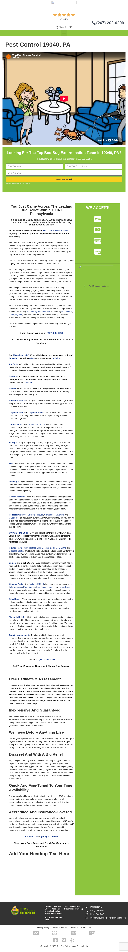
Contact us (31, 836)
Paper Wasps (29, 587)
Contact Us (86, 928)
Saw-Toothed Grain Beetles (36, 548)
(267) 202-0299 (55, 333)
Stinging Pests (16, 584)
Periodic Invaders (17, 515)
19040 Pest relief (20, 355)
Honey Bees (64, 587)
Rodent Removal (17, 497)
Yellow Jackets (15, 587)
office (32, 358)
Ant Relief (13, 364)
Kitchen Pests (15, 548)
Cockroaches (15, 424)
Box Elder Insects (17, 400)
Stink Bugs (14, 599)
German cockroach (36, 424)
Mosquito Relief (16, 617)
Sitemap (74, 928)
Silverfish (60, 515)
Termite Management (19, 635)
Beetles (12, 388)
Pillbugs (39, 515)
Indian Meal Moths (58, 548)
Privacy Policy (43, 928)
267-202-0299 (84, 159)
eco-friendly (32, 312)
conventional (66, 312)
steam (11, 315)
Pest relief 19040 (36, 584)
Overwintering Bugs (18, 533)
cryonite (18, 315)
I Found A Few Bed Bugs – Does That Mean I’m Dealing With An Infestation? (54, 909)
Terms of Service (60, 928)
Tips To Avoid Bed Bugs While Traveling (73, 907)
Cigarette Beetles (16, 551)
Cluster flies (14, 518)
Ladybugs (14, 482)
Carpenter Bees (35, 412)
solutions (57, 358)
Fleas (11, 464)
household (14, 358)
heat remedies (44, 312)
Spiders (12, 563)
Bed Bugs (13, 376)
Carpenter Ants (16, 412)
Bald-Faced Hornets (45, 587)
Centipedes (49, 515)
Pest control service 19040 (55, 230)
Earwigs (13, 443)
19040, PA (27, 382)
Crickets (31, 515)
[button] (64, 33)
